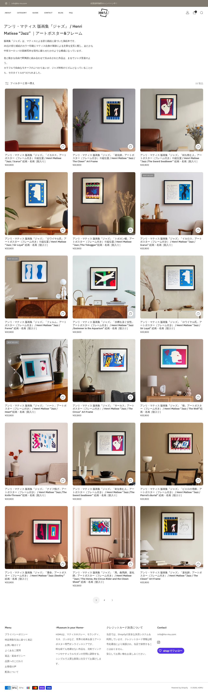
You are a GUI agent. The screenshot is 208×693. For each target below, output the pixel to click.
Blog (60, 13)
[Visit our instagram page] (6, 3)
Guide (35, 13)
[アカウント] (187, 12)
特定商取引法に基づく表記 (18, 639)
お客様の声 (10, 666)
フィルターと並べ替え (22, 83)
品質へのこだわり (14, 661)
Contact (48, 13)
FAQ (71, 13)
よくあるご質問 (13, 650)
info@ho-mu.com (19, 3)
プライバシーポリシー (16, 634)
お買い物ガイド (13, 645)
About (8, 13)
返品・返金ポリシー (15, 655)
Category (22, 13)
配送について (12, 672)
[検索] (201, 12)
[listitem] (104, 3)
